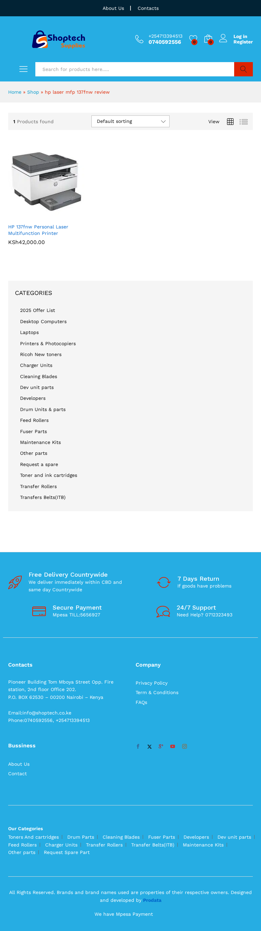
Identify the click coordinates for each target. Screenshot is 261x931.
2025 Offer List (37, 310)
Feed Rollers (34, 420)
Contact (17, 773)
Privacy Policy (152, 683)
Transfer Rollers (38, 486)
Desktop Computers (43, 321)
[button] (39, 215)
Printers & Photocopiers (48, 343)
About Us (113, 8)
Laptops (29, 332)
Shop (33, 92)
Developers (33, 398)
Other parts (33, 453)
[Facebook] (138, 746)
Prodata (152, 900)
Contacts (148, 8)
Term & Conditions (157, 692)
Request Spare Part (67, 852)
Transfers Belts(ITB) (43, 497)
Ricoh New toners (41, 354)
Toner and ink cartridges (48, 475)
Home (14, 92)
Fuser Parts (33, 431)
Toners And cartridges (33, 837)
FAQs (141, 702)
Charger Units (36, 365)
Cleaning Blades (38, 376)
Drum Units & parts (43, 409)
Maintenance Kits (40, 442)
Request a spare (39, 464)
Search (243, 69)
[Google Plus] (161, 746)
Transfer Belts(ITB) (152, 845)
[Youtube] (172, 746)
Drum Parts (80, 837)
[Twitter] (149, 746)
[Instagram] (184, 746)
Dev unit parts (37, 387)
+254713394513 (165, 36)
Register (243, 41)
